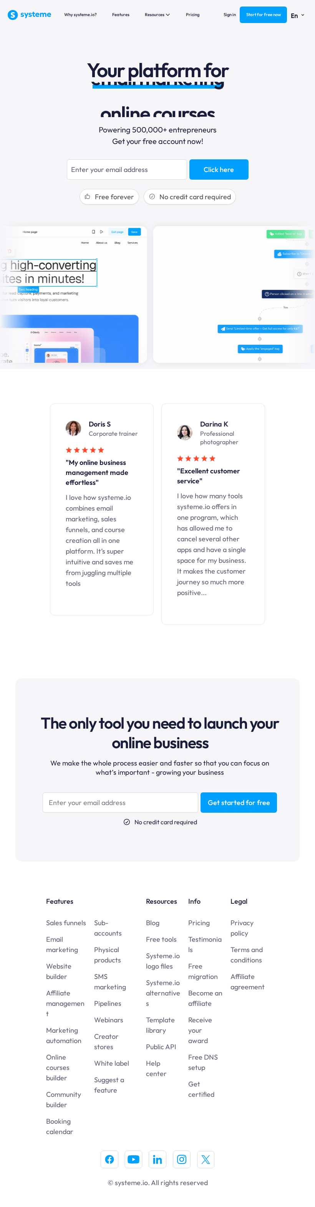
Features (120, 14)
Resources (154, 14)
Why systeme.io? (80, 14)
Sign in (230, 14)
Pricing (192, 14)
